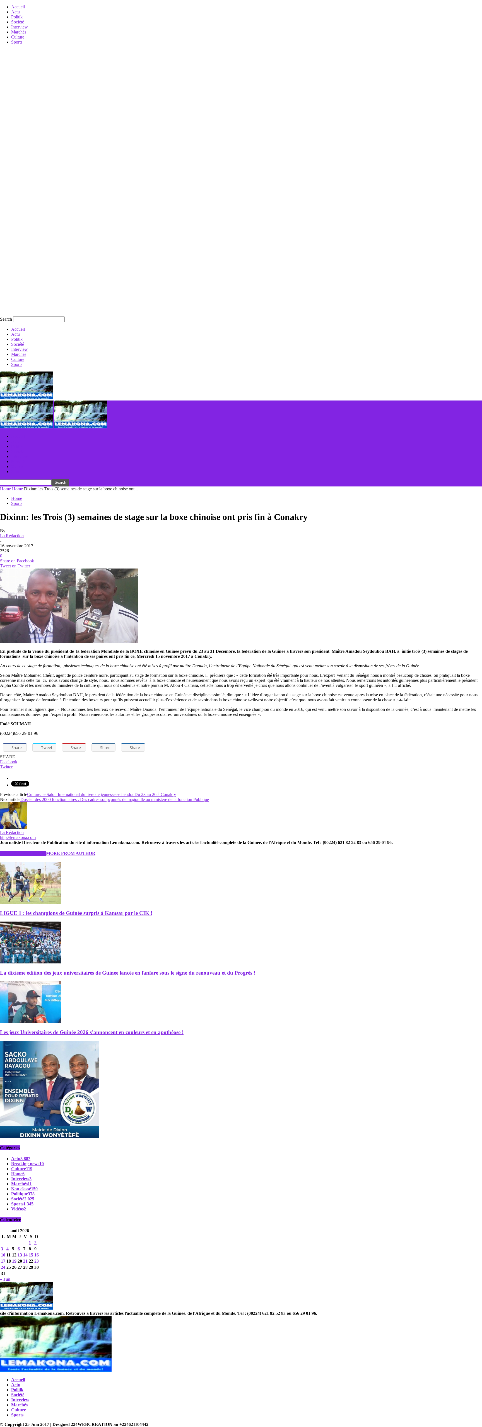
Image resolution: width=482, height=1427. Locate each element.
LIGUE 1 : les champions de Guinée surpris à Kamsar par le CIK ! (76, 913)
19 (14, 1261)
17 (3, 1261)
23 (36, 1261)
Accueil (18, 6)
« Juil (5, 1279)
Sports (16, 42)
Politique (23, 1193)
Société (17, 22)
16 (36, 1255)
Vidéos (18, 1209)
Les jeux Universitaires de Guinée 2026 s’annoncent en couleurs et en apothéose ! (92, 1032)
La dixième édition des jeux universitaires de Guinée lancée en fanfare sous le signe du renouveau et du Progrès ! (127, 973)
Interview (19, 27)
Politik (17, 17)
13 (20, 1255)
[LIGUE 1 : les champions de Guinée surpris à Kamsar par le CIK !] (30, 902)
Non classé (24, 1188)
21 (25, 1261)
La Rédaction (12, 535)
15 (31, 1255)
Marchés (18, 32)
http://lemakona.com (18, 837)
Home (5, 488)
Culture (17, 37)
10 (3, 1255)
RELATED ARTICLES (23, 853)
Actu (15, 11)
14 (25, 1255)
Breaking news (27, 1163)
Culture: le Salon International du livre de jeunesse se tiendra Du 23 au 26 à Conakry (101, 794)
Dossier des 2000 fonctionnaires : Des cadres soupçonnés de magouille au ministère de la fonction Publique (114, 799)
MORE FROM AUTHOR (70, 853)
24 (3, 1267)
